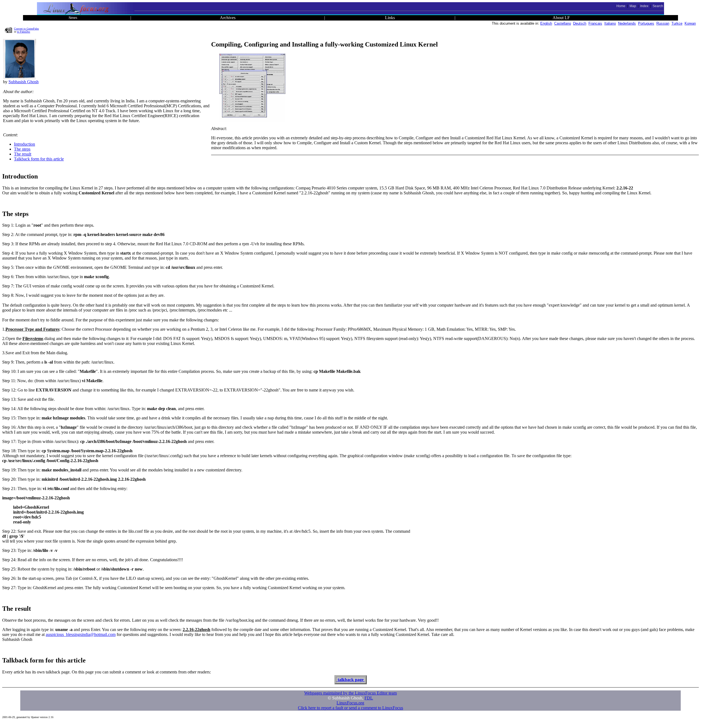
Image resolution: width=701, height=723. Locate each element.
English (546, 23)
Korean (690, 23)
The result (22, 154)
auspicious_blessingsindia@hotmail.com (81, 634)
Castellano (562, 23)
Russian (662, 23)
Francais (595, 23)
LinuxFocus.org (350, 703)
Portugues (646, 23)
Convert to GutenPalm (26, 28)
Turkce (676, 23)
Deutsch (579, 23)
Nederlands (627, 23)
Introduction (24, 144)
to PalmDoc (23, 31)
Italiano (610, 23)
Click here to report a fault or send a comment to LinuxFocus (350, 707)
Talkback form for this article (39, 159)
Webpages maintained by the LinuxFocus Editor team (350, 693)
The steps (22, 149)
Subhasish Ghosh (23, 81)
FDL (368, 698)
